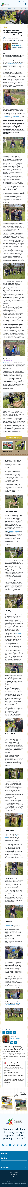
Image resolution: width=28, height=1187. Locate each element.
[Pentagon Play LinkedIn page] (10, 1145)
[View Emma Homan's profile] (7, 46)
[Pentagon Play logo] (5, 5)
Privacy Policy (14, 1174)
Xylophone (18, 633)
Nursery (4, 9)
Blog (4, 26)
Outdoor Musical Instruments (11, 116)
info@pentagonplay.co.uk (22, 1)
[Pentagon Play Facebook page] (2, 1145)
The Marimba (6, 363)
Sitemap (14, 1179)
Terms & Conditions (14, 1172)
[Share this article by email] (14, 1032)
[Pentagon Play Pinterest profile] (25, 1145)
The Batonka (8, 925)
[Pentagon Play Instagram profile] (6, 1145)
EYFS (9, 9)
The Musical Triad (9, 738)
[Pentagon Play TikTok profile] (14, 1145)
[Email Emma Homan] (11, 1042)
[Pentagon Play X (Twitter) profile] (17, 1145)
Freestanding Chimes (13, 531)
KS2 (22, 9)
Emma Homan (16, 45)
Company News (9, 26)
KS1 (18, 9)
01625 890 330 (11, 1)
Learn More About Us (9, 1085)
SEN (14, 9)
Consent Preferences (14, 1176)
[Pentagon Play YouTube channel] (21, 1145)
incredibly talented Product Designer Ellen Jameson (12, 64)
